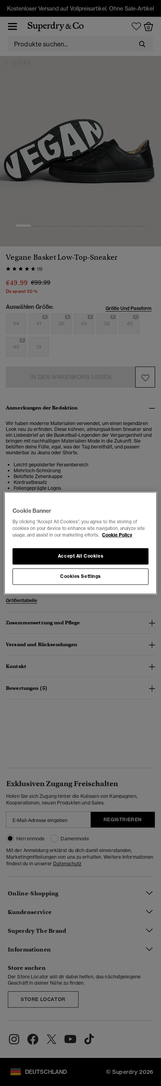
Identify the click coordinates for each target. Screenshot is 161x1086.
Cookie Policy (117, 535)
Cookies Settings (80, 576)
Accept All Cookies (80, 556)
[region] (80, 543)
